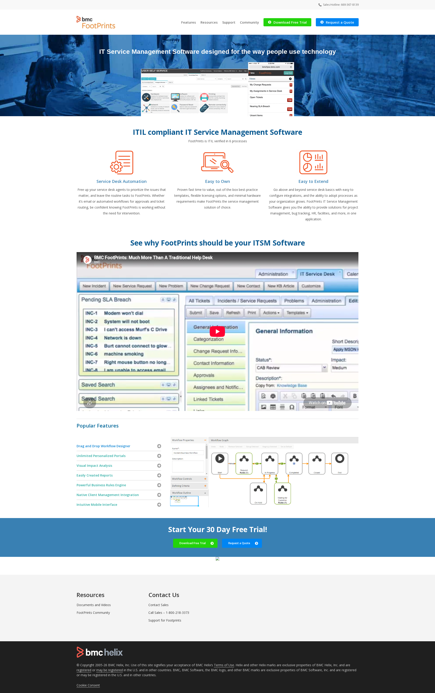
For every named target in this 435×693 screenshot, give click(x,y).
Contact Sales (158, 605)
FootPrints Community (93, 612)
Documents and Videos (94, 605)
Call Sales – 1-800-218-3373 (168, 612)
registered (84, 670)
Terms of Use (224, 665)
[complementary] (88, 685)
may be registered (109, 670)
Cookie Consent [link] (88, 685)
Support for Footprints (164, 620)
